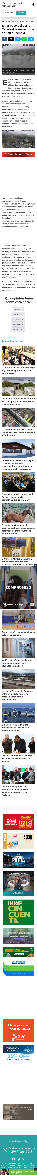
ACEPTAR (21, 13)
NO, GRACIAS (8, 13)
